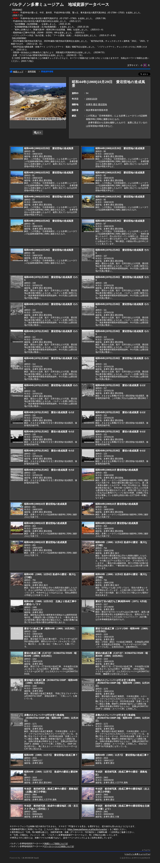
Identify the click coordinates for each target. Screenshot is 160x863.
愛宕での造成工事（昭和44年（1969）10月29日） (50, 628)
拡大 (39, 132)
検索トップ (18, 71)
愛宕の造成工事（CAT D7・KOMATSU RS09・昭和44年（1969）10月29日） (50, 654)
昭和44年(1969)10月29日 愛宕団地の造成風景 (48, 148)
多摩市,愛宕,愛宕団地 (96, 104)
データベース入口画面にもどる (59, 846)
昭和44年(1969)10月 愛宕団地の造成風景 (116, 469)
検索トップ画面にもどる (56, 843)
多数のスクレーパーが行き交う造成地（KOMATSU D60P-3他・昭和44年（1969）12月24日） (122, 683)
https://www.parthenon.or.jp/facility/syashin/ (87, 829)
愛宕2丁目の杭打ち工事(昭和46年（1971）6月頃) (121, 601)
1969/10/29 (91, 99)
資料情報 (32, 71)
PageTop (147, 850)
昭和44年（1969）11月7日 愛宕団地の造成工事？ (51, 755)
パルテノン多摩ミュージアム (137, 854)
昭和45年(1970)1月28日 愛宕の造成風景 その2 (120, 385)
